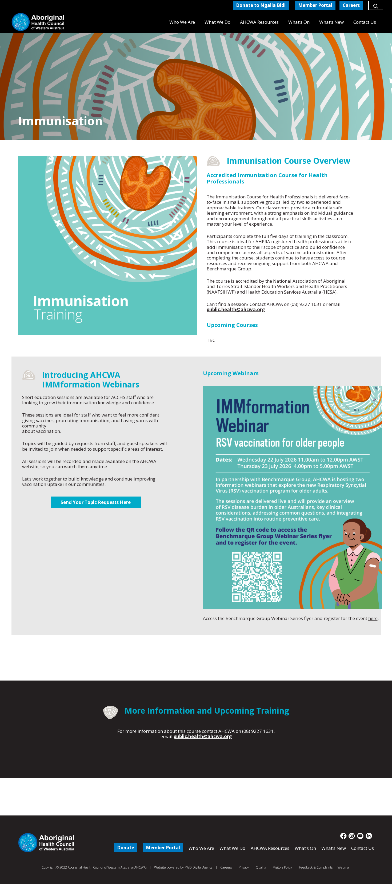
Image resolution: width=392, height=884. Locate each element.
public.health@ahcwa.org (236, 309)
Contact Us (362, 848)
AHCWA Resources (270, 848)
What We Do (232, 848)
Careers (226, 867)
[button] (375, 8)
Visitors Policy (282, 867)
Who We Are (201, 848)
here (373, 618)
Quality (261, 867)
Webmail (344, 867)
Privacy (244, 867)
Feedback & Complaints (316, 867)
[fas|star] (344, 836)
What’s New (333, 848)
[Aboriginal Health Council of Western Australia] (38, 22)
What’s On (305, 848)
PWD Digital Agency (199, 867)
